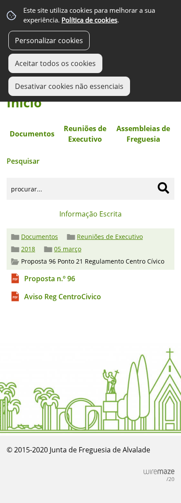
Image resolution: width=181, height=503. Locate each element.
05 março (67, 249)
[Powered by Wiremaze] (159, 475)
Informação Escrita (90, 214)
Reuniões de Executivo (110, 237)
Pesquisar (23, 161)
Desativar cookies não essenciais (69, 86)
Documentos (39, 237)
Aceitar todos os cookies (55, 63)
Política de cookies (89, 20)
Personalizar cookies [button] (49, 40)
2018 (28, 249)
